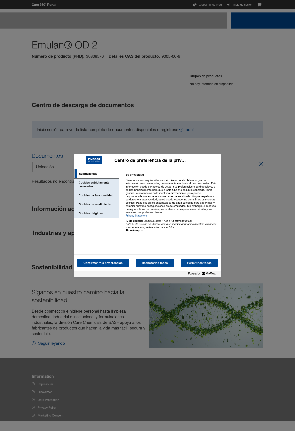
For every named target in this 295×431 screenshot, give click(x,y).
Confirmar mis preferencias (103, 263)
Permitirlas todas (199, 263)
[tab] (97, 173)
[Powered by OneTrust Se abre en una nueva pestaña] (203, 274)
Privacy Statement (136, 215)
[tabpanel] (171, 205)
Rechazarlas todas (155, 263)
